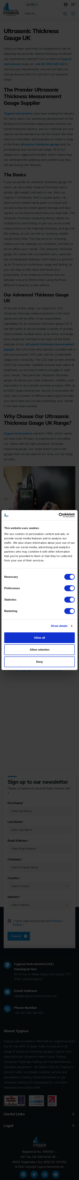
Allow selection (39, 649)
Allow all (39, 637)
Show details (59, 625)
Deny (39, 661)
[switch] (69, 588)
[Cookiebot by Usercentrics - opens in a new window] (59, 515)
